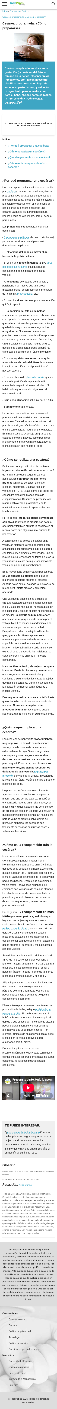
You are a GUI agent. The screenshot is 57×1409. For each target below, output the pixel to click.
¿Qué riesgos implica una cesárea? (29, 157)
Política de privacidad (20, 1331)
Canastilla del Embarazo (21, 1361)
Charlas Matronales (19, 1367)
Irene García (25, 1185)
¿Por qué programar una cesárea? (28, 145)
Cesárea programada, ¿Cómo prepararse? (24, 17)
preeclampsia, (25, 293)
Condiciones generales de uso (24, 1349)
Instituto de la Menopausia (22, 1379)
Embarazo (15, 11)
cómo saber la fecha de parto (23, 1132)
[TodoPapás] (17, 5)
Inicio (5, 11)
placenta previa (40, 76)
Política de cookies (18, 1343)
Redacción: (10, 1184)
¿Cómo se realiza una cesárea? (27, 151)
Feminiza (13, 1385)
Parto (24, 11)
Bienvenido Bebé (17, 1373)
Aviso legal (14, 1337)
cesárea (11, 191)
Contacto (13, 1325)
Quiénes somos (17, 1319)
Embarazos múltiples (16, 237)
